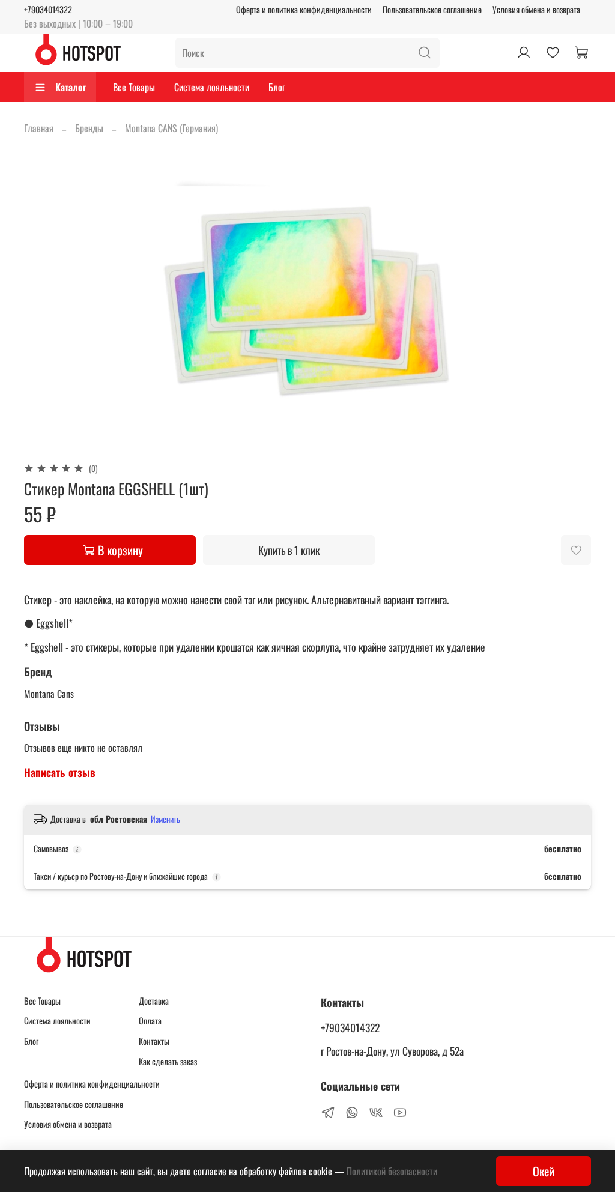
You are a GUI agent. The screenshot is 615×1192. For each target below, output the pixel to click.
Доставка (154, 1000)
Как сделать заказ (168, 1061)
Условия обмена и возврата (536, 9)
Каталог (70, 87)
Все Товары (134, 87)
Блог (276, 87)
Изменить (165, 819)
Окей (543, 1171)
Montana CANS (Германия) (171, 128)
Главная (38, 128)
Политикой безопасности (392, 1171)
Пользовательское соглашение (432, 9)
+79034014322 (48, 9)
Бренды (89, 128)
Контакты (154, 1041)
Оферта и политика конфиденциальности (304, 9)
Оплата (150, 1020)
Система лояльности (211, 87)
